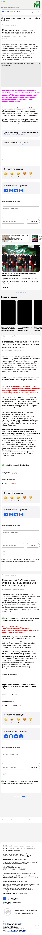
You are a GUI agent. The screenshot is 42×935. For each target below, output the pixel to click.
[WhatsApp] (21, 190)
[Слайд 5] (25, 292)
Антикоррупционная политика (13, 922)
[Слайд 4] (23, 292)
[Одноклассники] (11, 190)
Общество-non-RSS (8, 25)
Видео (31, 820)
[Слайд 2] (18, 292)
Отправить (33, 221)
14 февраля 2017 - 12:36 (9, 350)
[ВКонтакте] (6, 190)
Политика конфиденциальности (14, 931)
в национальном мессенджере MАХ (17, 143)
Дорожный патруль (18, 820)
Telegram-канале (10, 134)
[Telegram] (16, 190)
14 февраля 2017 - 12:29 (9, 589)
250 (4, 158)
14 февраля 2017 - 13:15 (9, 36)
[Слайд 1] (16, 292)
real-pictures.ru (11, 483)
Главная (5, 820)
